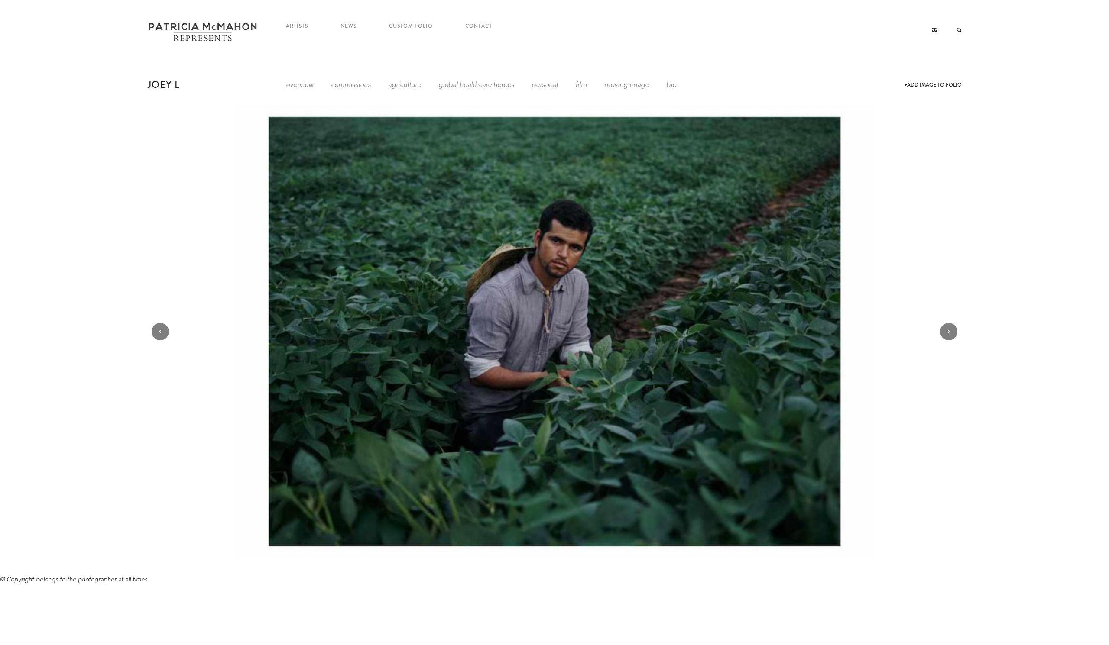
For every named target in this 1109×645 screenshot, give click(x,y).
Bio (671, 85)
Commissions (351, 85)
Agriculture (404, 85)
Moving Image (626, 85)
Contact (478, 26)
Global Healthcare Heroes (476, 85)
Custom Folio (411, 26)
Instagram (934, 30)
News (348, 26)
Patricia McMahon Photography (203, 32)
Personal (545, 85)
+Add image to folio (933, 85)
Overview (300, 85)
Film (581, 85)
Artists (297, 26)
